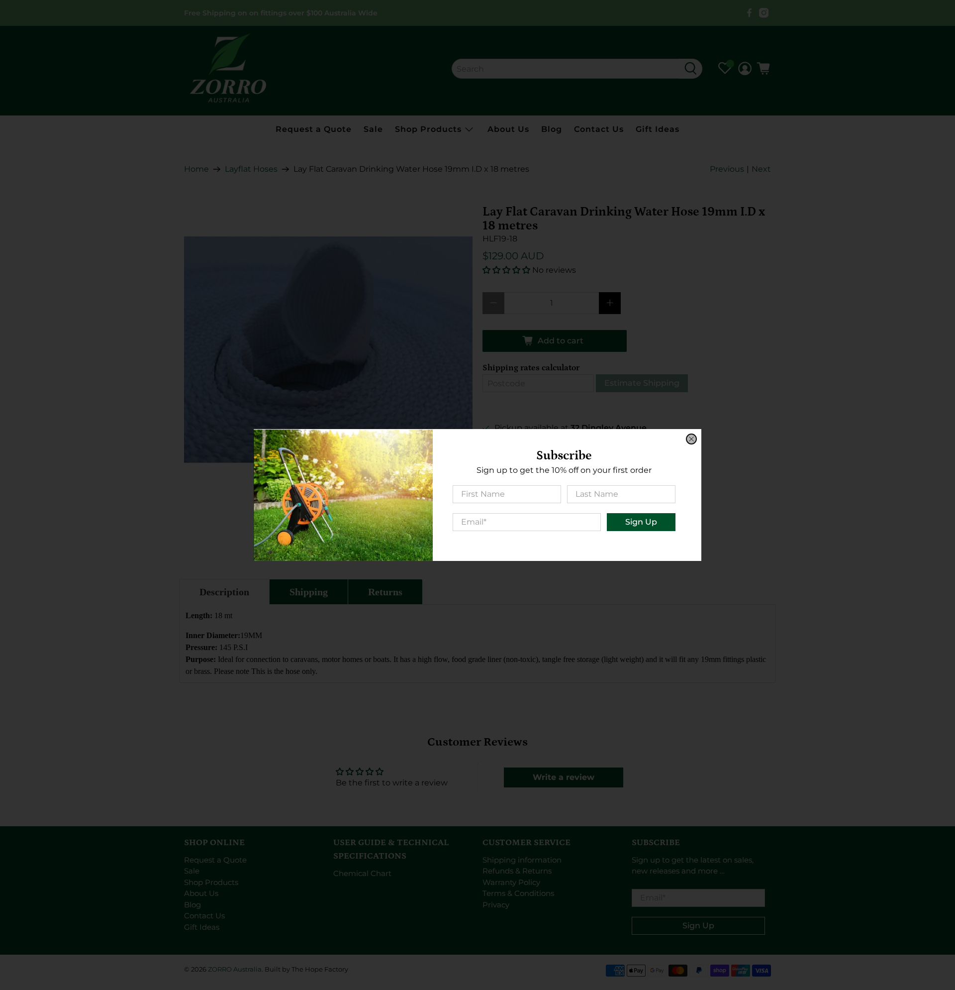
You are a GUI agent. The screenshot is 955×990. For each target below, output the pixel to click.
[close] (691, 439)
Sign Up (641, 522)
